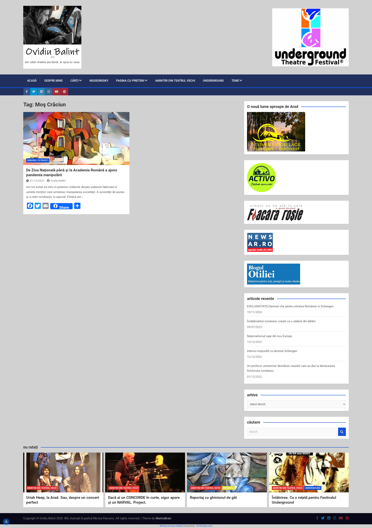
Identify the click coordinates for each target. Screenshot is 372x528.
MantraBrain (163, 518)
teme (235, 80)
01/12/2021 (37, 180)
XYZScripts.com (204, 526)
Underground (213, 80)
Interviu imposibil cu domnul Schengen (272, 351)
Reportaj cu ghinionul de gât (213, 497)
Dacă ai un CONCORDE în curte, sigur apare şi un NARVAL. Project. (144, 500)
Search (342, 432)
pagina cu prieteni (130, 80)
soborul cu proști (37, 160)
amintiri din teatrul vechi (42, 488)
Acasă (32, 80)
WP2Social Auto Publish (171, 526)
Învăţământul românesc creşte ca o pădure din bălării (281, 321)
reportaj (228, 488)
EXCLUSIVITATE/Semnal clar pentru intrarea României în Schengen (290, 306)
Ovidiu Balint (58, 180)
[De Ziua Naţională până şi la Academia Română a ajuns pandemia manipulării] (76, 138)
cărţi (74, 80)
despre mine (53, 80)
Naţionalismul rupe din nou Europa (269, 336)
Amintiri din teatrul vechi (175, 80)
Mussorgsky (99, 80)
